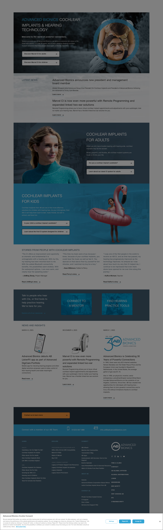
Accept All (138, 521)
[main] (81, 521)
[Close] (160, 521)
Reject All (125, 521)
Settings (111, 521)
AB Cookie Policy (21, 526)
